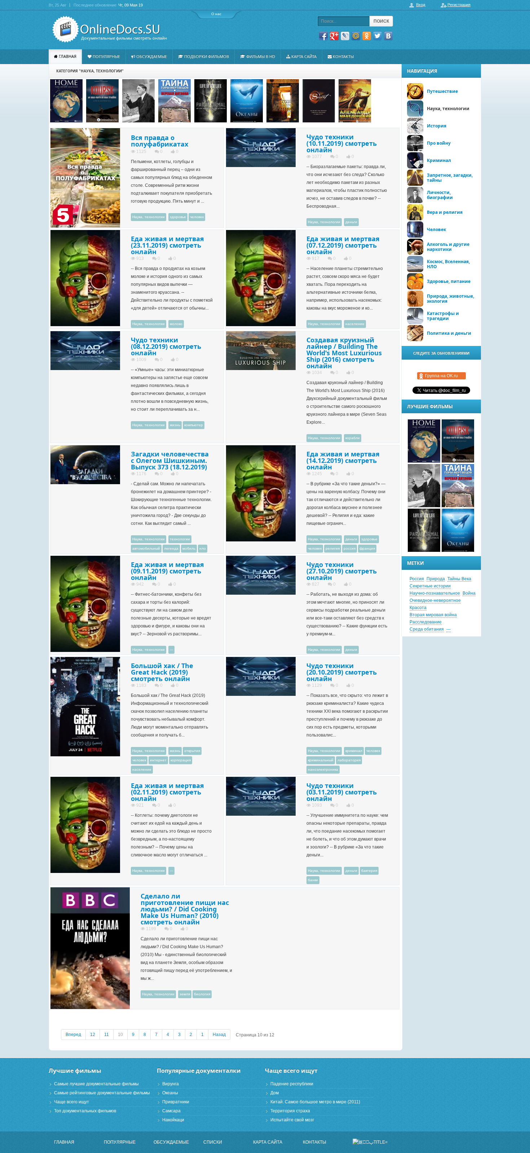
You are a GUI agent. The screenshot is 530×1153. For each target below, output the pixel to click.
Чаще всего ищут (71, 1101)
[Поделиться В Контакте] (388, 36)
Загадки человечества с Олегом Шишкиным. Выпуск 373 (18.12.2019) (170, 460)
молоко (176, 324)
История (436, 126)
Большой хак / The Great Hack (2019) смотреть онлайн (162, 672)
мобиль (188, 548)
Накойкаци (173, 1119)
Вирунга (170, 1083)
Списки (212, 1142)
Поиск (381, 21)
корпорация (181, 760)
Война (469, 593)
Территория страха (290, 1110)
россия (349, 548)
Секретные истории (430, 586)
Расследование (426, 622)
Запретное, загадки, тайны (450, 177)
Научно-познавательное (435, 593)
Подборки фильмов (206, 56)
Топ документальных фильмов (85, 1110)
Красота (418, 607)
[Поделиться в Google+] (334, 36)
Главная (67, 56)
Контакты (343, 56)
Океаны (170, 1092)
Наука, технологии (148, 217)
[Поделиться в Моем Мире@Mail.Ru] (356, 36)
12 (92, 1034)
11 (106, 1034)
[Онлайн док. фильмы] (107, 29)
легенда (171, 548)
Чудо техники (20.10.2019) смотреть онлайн (341, 672)
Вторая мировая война (433, 614)
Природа (436, 578)
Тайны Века (459, 578)
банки (313, 880)
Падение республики (291, 1083)
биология (202, 994)
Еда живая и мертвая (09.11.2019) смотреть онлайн (167, 571)
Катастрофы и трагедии (443, 315)
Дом (274, 1092)
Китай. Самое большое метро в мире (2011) (315, 1101)
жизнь (175, 425)
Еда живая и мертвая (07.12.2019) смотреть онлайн (343, 245)
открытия (192, 751)
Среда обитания (427, 629)
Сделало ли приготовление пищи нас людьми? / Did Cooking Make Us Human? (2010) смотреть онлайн (185, 909)
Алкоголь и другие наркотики (448, 246)
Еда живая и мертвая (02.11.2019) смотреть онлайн (167, 792)
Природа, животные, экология (450, 298)
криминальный (321, 760)
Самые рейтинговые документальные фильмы (102, 1092)
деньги (351, 222)
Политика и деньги (449, 333)
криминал (353, 751)
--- (171, 650)
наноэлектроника (323, 769)
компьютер (193, 425)
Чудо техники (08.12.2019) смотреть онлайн (166, 346)
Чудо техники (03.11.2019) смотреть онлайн (341, 792)
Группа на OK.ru (441, 375)
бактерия (369, 871)
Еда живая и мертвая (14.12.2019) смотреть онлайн (343, 460)
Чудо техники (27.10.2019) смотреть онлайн (341, 571)
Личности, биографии (440, 195)
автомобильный (146, 548)
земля (185, 994)
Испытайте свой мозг (292, 1119)
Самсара (171, 1110)
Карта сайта (304, 56)
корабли (352, 438)
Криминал (439, 160)
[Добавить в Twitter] (377, 36)
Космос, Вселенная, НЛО (448, 264)
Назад (219, 1034)
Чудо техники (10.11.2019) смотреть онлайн (341, 143)
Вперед (73, 1034)
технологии (180, 539)
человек (197, 217)
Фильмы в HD (260, 56)
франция (367, 548)
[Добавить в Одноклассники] (366, 36)
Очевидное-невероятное (435, 600)
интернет (158, 760)
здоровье (178, 217)
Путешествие (442, 91)
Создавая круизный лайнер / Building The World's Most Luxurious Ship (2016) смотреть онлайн (344, 352)
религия (333, 548)
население (355, 324)
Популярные (106, 56)
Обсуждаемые (151, 56)
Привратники (175, 1101)
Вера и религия (445, 212)
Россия (417, 578)
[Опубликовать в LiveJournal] (345, 36)
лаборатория (349, 760)
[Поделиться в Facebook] (323, 36)
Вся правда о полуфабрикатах (159, 140)
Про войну (439, 143)
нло (202, 548)
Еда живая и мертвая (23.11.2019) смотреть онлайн (167, 245)
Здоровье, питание (449, 281)
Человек (436, 229)
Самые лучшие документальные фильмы (96, 1083)
